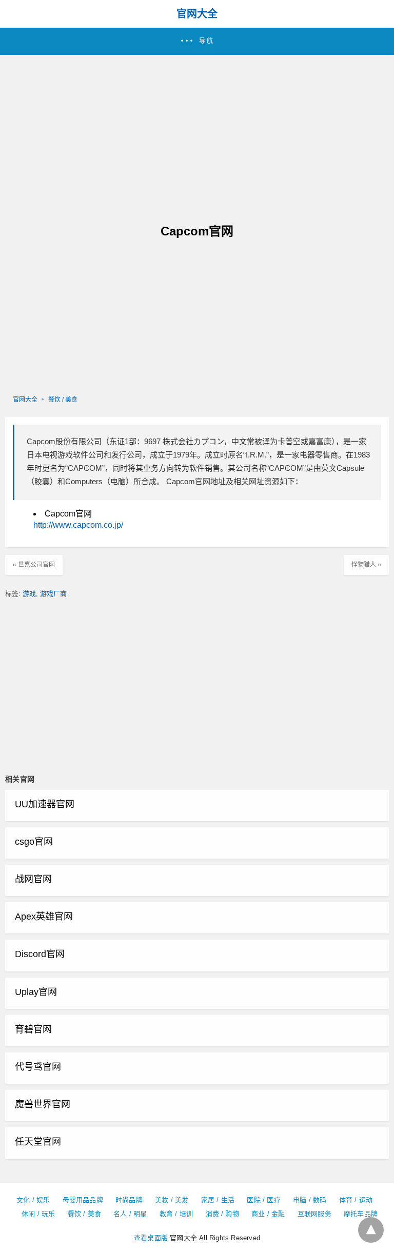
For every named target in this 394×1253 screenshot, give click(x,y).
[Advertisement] (197, 132)
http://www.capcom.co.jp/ (78, 525)
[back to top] (371, 1230)
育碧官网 (33, 1029)
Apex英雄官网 (44, 916)
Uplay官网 (36, 992)
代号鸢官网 (38, 1067)
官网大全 (197, 13)
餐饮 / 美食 (62, 399)
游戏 (29, 594)
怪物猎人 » (366, 564)
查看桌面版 (151, 1238)
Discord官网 (40, 954)
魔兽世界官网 (42, 1104)
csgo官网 (34, 842)
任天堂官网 (38, 1142)
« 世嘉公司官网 (34, 564)
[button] (197, 41)
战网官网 (33, 879)
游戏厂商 (53, 594)
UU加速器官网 (44, 804)
